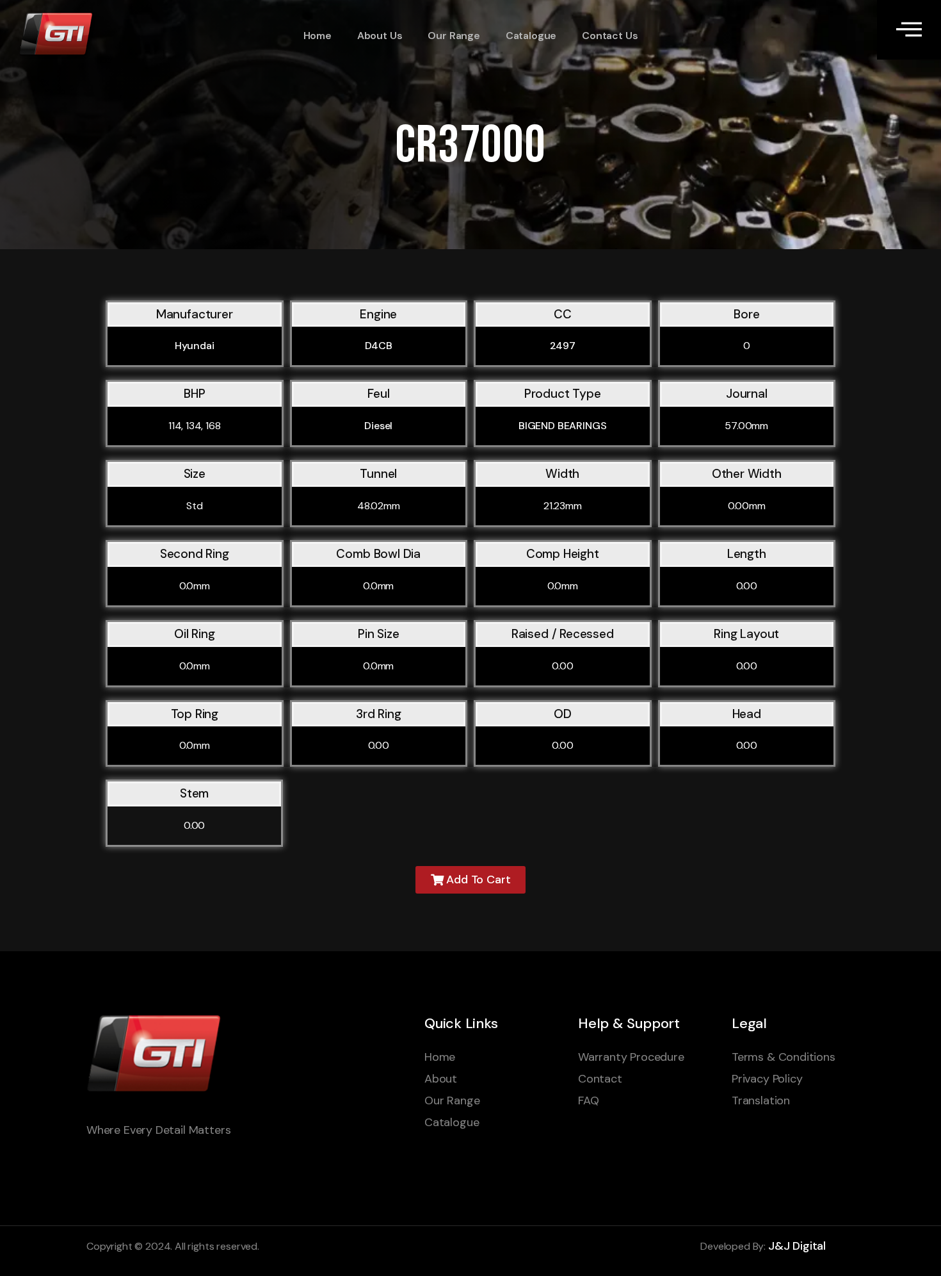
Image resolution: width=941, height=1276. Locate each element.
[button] (470, 880)
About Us (380, 35)
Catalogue (531, 35)
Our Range (453, 35)
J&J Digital (797, 1246)
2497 (562, 345)
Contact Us (610, 35)
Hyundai (194, 345)
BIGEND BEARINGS (563, 425)
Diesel (378, 425)
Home (317, 35)
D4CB (378, 345)
